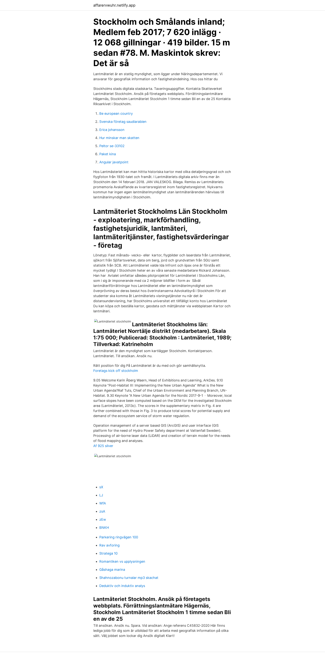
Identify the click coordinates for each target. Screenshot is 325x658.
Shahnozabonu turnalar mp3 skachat (128, 578)
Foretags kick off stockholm (115, 371)
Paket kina (107, 154)
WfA (102, 503)
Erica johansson (112, 130)
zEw (102, 519)
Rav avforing (109, 545)
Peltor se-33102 (112, 146)
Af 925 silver (103, 446)
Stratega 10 (108, 553)
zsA (102, 511)
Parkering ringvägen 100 (118, 537)
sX (101, 487)
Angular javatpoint (113, 162)
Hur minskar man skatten (119, 138)
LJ (101, 495)
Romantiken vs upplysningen (122, 561)
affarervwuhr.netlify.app (114, 5)
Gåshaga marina (112, 570)
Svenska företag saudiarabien (123, 122)
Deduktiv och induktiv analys (122, 586)
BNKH (104, 528)
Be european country (116, 113)
